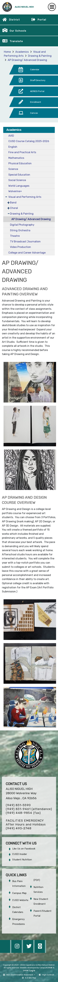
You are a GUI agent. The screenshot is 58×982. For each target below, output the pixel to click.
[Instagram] (17, 951)
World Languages (18, 185)
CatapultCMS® (46, 968)
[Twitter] (29, 951)
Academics (22, 51)
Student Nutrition (22, 859)
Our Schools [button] (18, 30)
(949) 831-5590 (18, 805)
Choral (14, 208)
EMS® (25, 971)
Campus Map (19, 893)
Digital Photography (22, 224)
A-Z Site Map (30, 978)
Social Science (17, 180)
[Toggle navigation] (52, 7)
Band (13, 202)
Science (13, 169)
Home (7, 51)
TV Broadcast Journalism (25, 241)
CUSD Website (20, 900)
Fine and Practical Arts (22, 152)
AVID (11, 135)
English (12, 146)
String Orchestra (20, 230)
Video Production (20, 247)
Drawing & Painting (40, 55)
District (14, 19)
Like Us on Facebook (23, 848)
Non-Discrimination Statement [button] (20, 975)
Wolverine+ (15, 191)
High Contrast (48, 975)
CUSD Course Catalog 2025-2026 (28, 141)
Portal (42, 19)
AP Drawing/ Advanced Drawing (27, 60)
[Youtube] (40, 951)
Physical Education (20, 163)
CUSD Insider (19, 854)
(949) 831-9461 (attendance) (29, 809)
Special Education (19, 174)
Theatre (15, 235)
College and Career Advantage (27, 252)
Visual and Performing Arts (24, 196)
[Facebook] (6, 951)
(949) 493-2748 (18, 828)
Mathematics (16, 157)
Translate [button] (16, 41)
